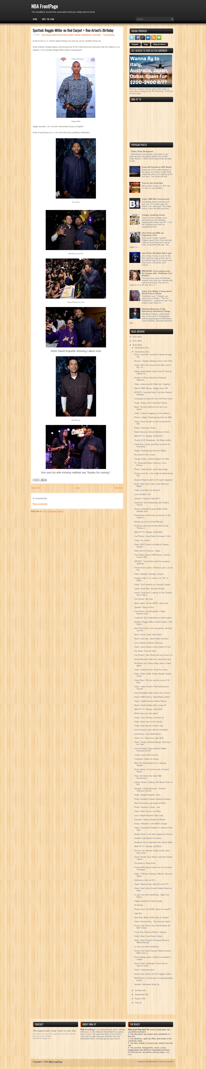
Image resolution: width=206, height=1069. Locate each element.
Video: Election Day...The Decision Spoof (152, 921)
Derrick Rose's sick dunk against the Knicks (153, 834)
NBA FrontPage (44, 6)
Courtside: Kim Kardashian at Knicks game (153, 618)
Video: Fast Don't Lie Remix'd (147, 490)
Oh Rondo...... (140, 905)
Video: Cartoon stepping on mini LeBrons (152, 413)
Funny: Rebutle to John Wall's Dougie (150, 824)
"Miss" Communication (144, 970)
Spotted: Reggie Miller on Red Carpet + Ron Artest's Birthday (73, 30)
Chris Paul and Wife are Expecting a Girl (153, 234)
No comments (109, 35)
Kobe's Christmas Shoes (145, 428)
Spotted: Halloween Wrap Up (146, 984)
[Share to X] (39, 479)
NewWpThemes (151, 1062)
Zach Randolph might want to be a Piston (152, 693)
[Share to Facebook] (42, 479)
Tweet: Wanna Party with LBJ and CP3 (151, 884)
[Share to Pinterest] (45, 479)
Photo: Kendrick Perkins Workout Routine (152, 799)
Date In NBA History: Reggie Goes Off (151, 388)
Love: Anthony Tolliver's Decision (148, 643)
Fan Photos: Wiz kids (143, 599)
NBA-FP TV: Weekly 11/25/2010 (148, 436)
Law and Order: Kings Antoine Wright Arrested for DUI (150, 749)
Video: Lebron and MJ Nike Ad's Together (152, 384)
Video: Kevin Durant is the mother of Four (152, 647)
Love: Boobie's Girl (142, 494)
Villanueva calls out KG (144, 880)
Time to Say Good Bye (152, 183)
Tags (146, 44)
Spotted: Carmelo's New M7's (147, 498)
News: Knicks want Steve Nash (148, 634)
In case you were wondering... (147, 946)
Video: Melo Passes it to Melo (147, 811)
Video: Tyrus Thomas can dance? (149, 717)
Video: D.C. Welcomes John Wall (148, 738)
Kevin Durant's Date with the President (151, 730)
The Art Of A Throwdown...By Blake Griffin (152, 440)
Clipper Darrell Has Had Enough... (149, 901)
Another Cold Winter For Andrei (147, 838)
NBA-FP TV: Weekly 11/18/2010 (148, 532)
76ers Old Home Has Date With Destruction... (148, 777)
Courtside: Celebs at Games (146, 759)
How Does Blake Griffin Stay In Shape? (151, 917)
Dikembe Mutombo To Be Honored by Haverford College (156, 310)
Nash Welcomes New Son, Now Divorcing (152, 659)
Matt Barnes (87, 35)
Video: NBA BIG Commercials (156, 199)
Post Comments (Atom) (53, 511)
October (139, 990)
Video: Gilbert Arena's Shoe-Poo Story (151, 670)
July (137, 1003)
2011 (135, 341)
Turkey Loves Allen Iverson (146, 755)
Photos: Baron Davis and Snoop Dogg (150, 469)
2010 (135, 345)
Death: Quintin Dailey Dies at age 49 (150, 705)
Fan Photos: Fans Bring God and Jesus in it (153, 655)
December (139, 348)
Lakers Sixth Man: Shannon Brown (149, 589)
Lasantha (169, 1062)
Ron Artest (96, 35)
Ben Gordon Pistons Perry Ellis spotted (57, 35)
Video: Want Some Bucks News (148, 936)
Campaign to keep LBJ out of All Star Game (153, 399)
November (139, 352)
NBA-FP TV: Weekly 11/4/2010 (147, 846)
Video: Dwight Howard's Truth (147, 795)
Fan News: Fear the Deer (145, 651)
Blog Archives (159, 44)
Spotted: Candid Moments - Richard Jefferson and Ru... (149, 789)
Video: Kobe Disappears (142, 151)
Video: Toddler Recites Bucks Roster (150, 701)
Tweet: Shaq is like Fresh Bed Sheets (150, 403)
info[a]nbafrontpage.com (42, 1038)
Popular (135, 44)
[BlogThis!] (36, 479)
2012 (135, 337)
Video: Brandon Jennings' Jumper (148, 574)
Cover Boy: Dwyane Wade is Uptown (150, 932)
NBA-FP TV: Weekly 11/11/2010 (148, 709)
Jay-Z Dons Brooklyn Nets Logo (156, 253)
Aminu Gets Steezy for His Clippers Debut (152, 974)
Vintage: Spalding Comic (153, 215)
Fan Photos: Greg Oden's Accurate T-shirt (152, 536)
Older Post (118, 488)
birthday (77, 35)
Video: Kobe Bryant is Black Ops (148, 726)
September (140, 994)
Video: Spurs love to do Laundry (148, 722)
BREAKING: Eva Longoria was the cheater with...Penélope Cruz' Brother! (157, 273)
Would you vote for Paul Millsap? (148, 522)
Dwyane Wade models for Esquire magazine (153, 480)
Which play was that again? (146, 713)
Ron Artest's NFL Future (144, 455)
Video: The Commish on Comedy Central (152, 584)
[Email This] (34, 479)
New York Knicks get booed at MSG (150, 803)
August (138, 998)
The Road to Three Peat (144, 863)
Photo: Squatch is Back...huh (147, 807)
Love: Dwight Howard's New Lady (148, 815)
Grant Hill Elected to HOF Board (156, 167)
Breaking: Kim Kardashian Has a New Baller (153, 842)
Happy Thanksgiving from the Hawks (150, 451)
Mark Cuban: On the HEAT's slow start (151, 603)
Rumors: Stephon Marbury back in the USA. (153, 361)
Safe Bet (138, 913)
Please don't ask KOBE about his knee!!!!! (152, 909)
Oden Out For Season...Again (147, 551)
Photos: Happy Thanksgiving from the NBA (153, 417)
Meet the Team (48, 19)
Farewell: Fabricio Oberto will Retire (149, 819)
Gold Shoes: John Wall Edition (147, 734)
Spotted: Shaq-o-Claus (144, 607)
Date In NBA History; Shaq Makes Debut (152, 697)
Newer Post (36, 488)
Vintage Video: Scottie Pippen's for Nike (151, 459)
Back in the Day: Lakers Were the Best (151, 639)
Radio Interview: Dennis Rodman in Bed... (152, 432)
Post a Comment (40, 504)
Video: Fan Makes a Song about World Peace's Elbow (156, 292)
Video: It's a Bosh (142, 540)
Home (35, 19)
